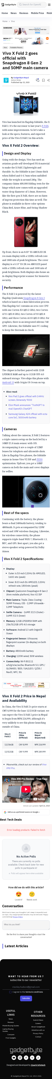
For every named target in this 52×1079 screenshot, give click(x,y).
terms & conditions (34, 992)
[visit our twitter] (32, 1057)
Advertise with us (38, 1030)
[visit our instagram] (20, 1057)
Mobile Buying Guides (10, 1025)
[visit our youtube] (14, 1057)
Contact (38, 1037)
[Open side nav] (49, 4)
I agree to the (28, 992)
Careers (38, 1023)
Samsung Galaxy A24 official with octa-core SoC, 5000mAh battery (28, 416)
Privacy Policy (18, 917)
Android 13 (8, 382)
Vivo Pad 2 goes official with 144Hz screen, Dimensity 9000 (26, 398)
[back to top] (47, 1073)
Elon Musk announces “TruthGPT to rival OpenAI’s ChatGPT (26, 407)
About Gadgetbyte (38, 1027)
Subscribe (26, 998)
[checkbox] (10, 992)
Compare (10, 1034)
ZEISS (39, 459)
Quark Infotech (38, 1065)
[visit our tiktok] (38, 1057)
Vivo (13, 21)
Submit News (38, 1020)
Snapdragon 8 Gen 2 (34, 297)
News (14, 13)
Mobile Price (37, 13)
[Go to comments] (37, 80)
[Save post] (43, 80)
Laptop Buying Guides (7, 1030)
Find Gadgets (11, 1038)
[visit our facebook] (26, 1057)
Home (5, 13)
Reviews (23, 13)
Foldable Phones (16, 47)
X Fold (45, 125)
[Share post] (48, 80)
